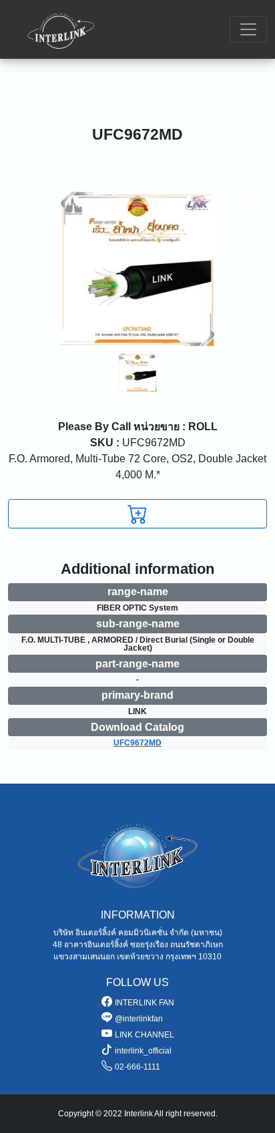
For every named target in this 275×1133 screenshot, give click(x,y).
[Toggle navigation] (248, 29)
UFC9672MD (138, 442)
